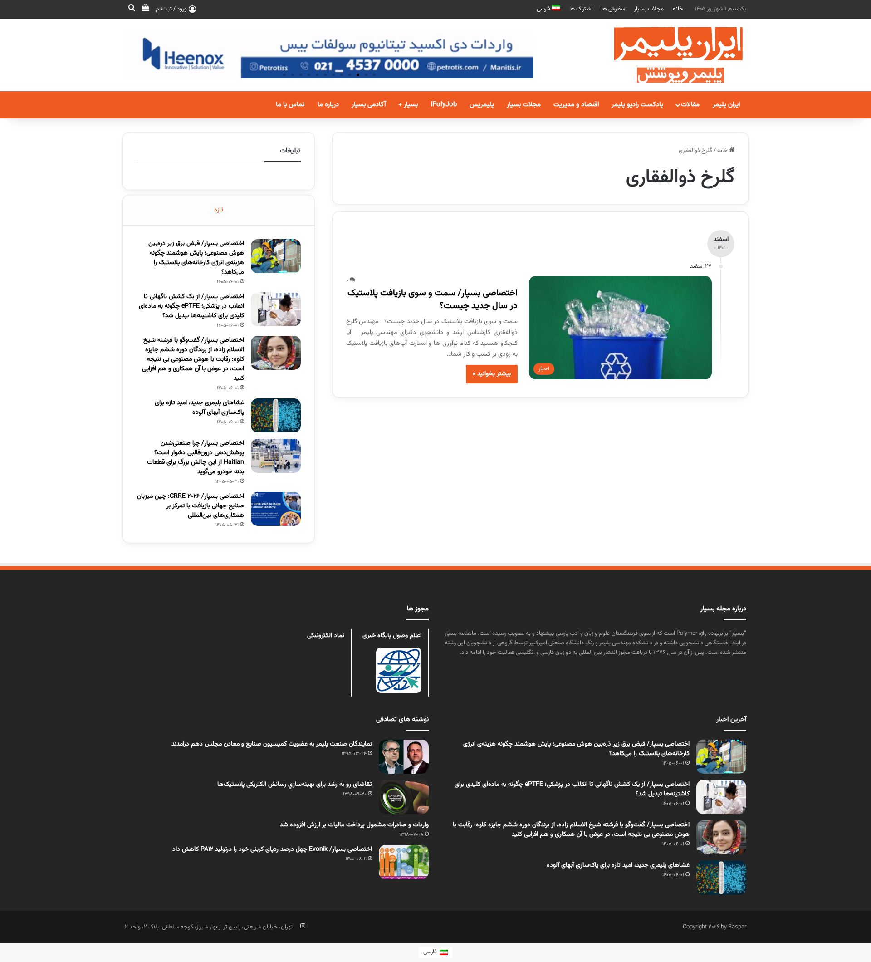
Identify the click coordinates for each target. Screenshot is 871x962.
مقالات (690, 104)
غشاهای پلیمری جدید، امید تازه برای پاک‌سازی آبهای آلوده (199, 407)
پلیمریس (482, 104)
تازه (218, 210)
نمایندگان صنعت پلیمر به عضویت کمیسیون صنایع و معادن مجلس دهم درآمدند (271, 744)
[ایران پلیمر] (666, 55)
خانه (678, 9)
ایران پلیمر (726, 104)
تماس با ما (290, 104)
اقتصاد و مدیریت (576, 104)
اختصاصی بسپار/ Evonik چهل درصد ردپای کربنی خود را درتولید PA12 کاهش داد (272, 849)
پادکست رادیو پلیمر (637, 104)
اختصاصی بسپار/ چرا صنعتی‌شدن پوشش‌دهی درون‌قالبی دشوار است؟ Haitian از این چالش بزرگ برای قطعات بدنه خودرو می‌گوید (195, 457)
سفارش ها (613, 9)
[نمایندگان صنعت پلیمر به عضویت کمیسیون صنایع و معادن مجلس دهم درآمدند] (404, 757)
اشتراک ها (580, 9)
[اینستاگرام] (302, 926)
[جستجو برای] (131, 9)
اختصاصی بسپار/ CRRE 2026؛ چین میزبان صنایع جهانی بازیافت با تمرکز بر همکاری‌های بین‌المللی (190, 505)
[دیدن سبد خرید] (145, 9)
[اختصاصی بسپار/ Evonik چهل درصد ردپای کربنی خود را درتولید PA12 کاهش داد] (404, 862)
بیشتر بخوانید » (492, 374)
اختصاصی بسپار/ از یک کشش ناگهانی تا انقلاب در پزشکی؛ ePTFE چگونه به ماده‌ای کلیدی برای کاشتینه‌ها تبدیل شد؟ (191, 306)
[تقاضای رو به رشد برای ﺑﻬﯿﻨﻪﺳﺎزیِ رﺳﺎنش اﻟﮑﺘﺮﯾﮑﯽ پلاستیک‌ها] (404, 797)
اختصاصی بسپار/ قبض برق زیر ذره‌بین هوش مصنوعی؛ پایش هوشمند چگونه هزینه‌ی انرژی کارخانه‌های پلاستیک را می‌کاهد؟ (196, 258)
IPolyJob (444, 104)
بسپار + (408, 104)
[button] (374, 75)
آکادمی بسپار (369, 104)
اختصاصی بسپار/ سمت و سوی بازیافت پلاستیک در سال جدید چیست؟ (432, 299)
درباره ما (328, 104)
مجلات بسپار (649, 9)
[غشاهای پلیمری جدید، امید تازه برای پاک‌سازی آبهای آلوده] (276, 415)
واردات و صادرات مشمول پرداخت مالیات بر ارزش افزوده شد (354, 825)
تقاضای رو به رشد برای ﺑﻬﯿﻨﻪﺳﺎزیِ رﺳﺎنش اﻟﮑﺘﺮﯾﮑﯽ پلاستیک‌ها (294, 785)
